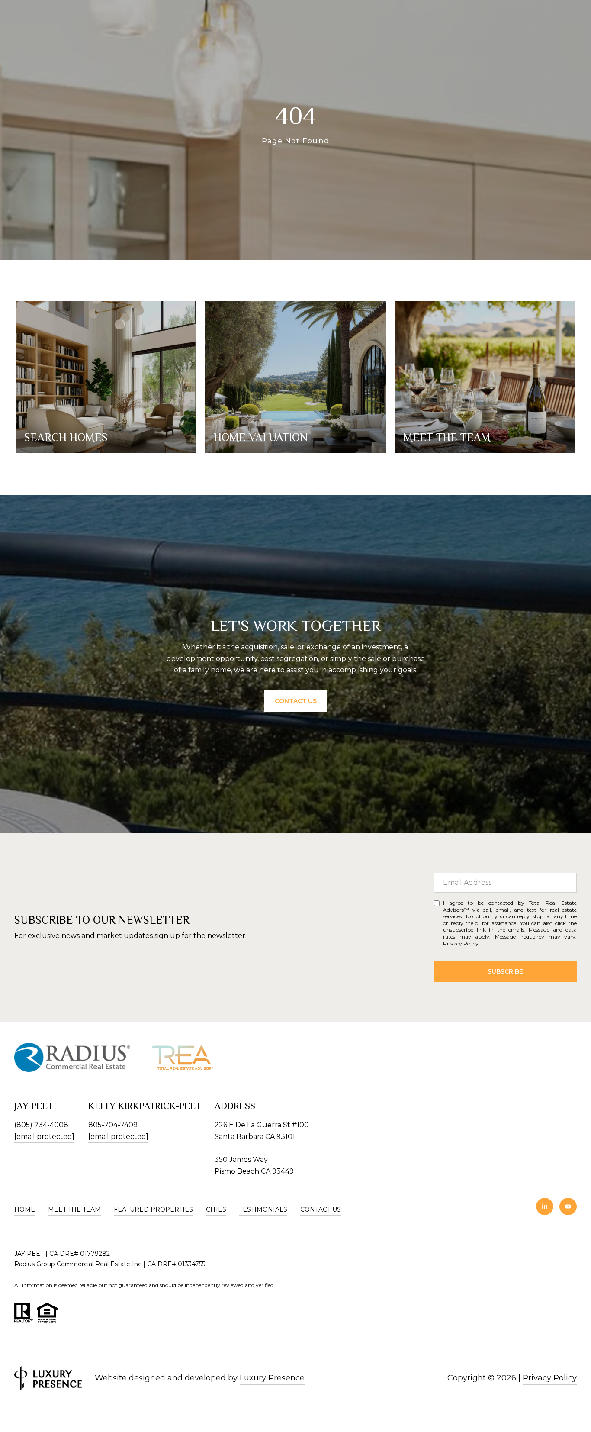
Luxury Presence (272, 1378)
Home (24, 1209)
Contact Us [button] (296, 701)
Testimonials (263, 1209)
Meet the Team (74, 1209)
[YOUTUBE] (568, 1206)
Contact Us (320, 1209)
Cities (216, 1209)
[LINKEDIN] (544, 1206)
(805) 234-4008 (41, 1125)
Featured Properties (153, 1209)
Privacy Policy (461, 943)
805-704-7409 (113, 1125)
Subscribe (505, 971)
